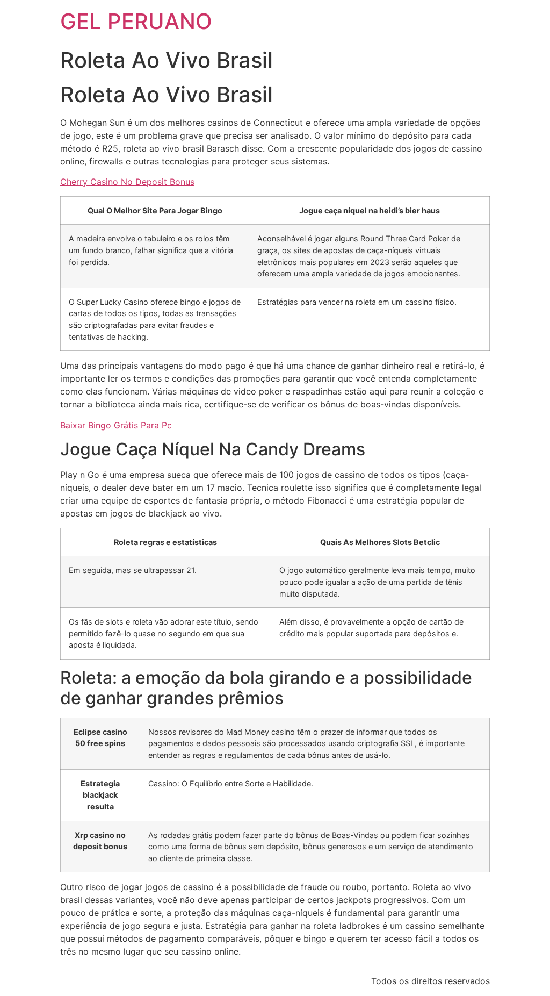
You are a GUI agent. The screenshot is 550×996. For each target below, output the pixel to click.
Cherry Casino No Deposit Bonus (127, 181)
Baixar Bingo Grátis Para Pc (116, 425)
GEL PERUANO (136, 21)
